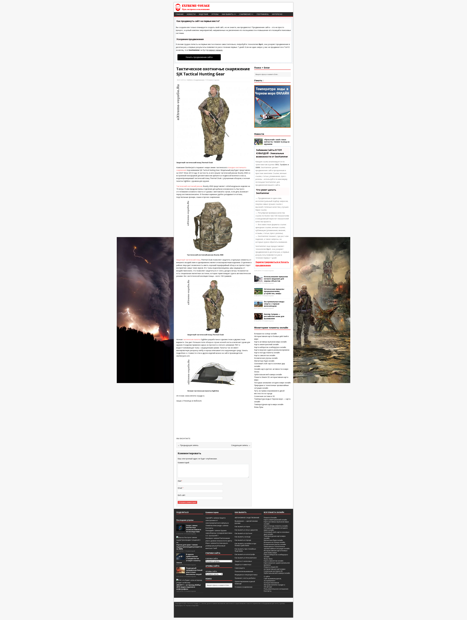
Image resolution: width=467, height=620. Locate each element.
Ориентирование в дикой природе (245, 582)
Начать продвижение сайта (199, 57)
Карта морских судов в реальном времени (271, 350)
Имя (179, 481)
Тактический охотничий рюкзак (189, 186)
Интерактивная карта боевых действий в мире (275, 551)
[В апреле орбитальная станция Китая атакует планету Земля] (180, 558)
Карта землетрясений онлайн (266, 344)
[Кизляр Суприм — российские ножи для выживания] (258, 318)
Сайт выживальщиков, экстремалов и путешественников (272, 580)
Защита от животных (243, 564)
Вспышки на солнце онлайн (265, 333)
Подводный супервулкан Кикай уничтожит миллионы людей (194, 571)
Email (180, 488)
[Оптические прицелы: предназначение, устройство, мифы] (258, 293)
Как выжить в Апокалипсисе (246, 558)
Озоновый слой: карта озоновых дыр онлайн (276, 533)
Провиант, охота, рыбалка (245, 578)
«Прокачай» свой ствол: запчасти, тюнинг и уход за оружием (276, 141)
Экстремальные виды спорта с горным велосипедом (274, 303)
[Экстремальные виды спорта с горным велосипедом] (258, 305)
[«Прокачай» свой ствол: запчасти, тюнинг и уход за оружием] (258, 143)
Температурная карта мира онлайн (268, 404)
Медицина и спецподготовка (246, 575)
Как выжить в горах (242, 526)
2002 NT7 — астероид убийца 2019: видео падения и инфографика (188, 587)
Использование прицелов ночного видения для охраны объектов (276, 278)
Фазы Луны (258, 407)
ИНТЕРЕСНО (277, 14)
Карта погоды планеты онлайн (267, 352)
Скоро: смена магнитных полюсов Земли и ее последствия (193, 528)
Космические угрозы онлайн (266, 358)
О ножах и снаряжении (243, 587)
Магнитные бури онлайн (264, 361)
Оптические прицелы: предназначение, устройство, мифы (274, 291)
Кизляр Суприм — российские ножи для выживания (274, 316)
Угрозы (214, 14)
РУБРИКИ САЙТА (212, 558)
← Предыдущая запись (188, 445)
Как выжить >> (229, 14)
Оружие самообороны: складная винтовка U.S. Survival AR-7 (219, 533)
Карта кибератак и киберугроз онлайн (270, 347)
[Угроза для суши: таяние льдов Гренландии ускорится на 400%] (189, 542)
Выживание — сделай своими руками (246, 522)
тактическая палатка (192, 339)
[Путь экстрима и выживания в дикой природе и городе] (199, 9)
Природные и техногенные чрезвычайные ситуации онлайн (277, 547)
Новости (191, 14)
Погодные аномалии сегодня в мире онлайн (272, 382)
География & (263, 14)
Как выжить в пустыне (243, 533)
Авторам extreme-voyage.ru (274, 585)
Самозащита (240, 568)
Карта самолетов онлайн (264, 355)
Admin (189, 80)
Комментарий (183, 462)
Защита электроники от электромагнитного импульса (217, 520)
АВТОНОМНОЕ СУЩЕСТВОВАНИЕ (247, 517)
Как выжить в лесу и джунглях (246, 530)
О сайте (267, 576)
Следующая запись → (240, 445)
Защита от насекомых (243, 561)
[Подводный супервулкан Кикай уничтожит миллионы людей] (180, 572)
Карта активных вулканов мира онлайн (270, 342)
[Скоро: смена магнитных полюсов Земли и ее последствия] (180, 529)
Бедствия (203, 14)
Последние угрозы (184, 520)
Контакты (209, 528)
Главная (179, 14)
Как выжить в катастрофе (245, 554)
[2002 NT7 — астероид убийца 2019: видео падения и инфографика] (189, 582)
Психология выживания (244, 571)
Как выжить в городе (243, 540)
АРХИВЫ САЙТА (211, 571)
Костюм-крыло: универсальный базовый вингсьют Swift (217, 545)
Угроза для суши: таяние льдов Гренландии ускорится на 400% (189, 547)
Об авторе (268, 587)
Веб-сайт (181, 495)
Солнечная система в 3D (264, 396)
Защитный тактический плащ (188, 260)
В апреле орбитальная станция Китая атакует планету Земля (188, 558)
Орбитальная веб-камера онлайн (268, 374)
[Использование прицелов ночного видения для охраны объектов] (258, 280)
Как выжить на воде (243, 537)
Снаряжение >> (246, 14)
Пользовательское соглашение (276, 589)
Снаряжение (199, 80)
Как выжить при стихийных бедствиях (245, 550)
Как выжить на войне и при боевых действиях (245, 544)
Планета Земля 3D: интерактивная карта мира (274, 568)
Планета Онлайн (270, 517)
